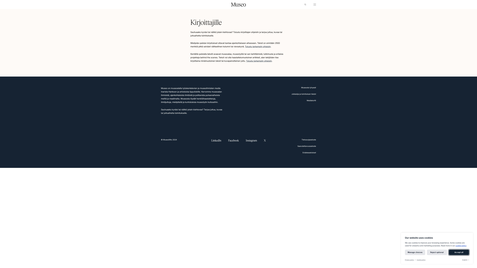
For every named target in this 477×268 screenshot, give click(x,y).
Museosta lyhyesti (308, 88)
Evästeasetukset (309, 153)
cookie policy (461, 246)
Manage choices (415, 252)
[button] (305, 4)
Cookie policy (421, 260)
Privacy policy (409, 260)
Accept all (459, 252)
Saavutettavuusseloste (307, 146)
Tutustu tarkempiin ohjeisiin (258, 46)
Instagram (251, 140)
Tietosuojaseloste (309, 140)
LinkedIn (216, 140)
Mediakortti (311, 101)
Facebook (233, 140)
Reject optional (437, 252)
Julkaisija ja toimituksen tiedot (303, 94)
